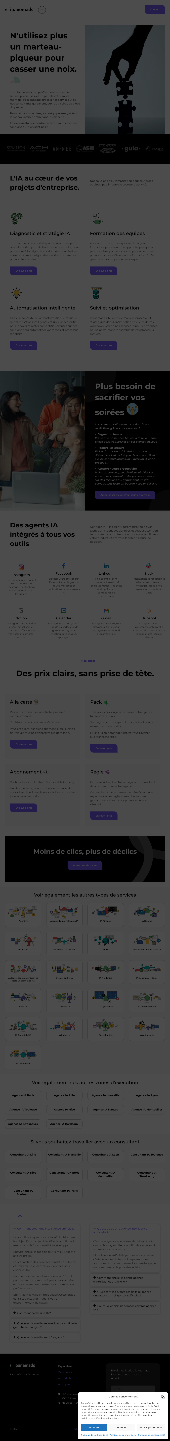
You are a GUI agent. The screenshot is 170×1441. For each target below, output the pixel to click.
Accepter (94, 1427)
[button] (163, 1396)
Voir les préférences (150, 1427)
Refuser (122, 1427)
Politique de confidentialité (94, 1435)
